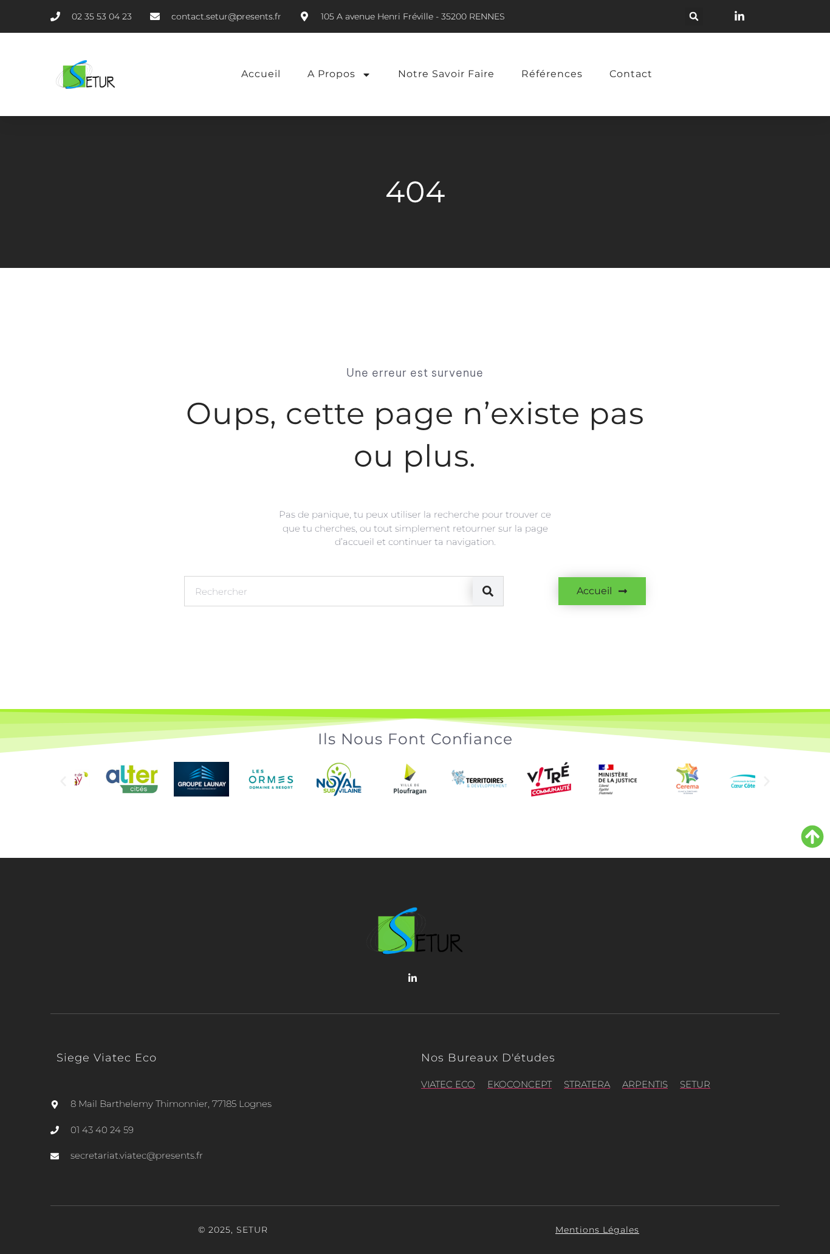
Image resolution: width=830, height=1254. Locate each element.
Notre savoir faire (446, 74)
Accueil (261, 74)
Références (552, 74)
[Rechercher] (488, 591)
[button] (694, 16)
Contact (631, 74)
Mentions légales (597, 1229)
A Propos (331, 74)
